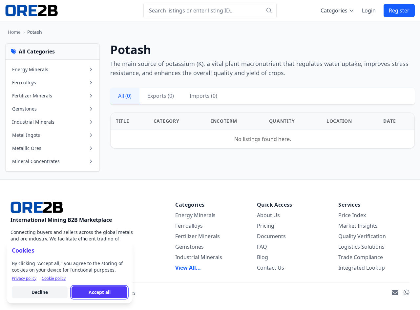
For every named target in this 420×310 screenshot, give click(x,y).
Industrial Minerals (198, 257)
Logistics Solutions (361, 246)
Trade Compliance (360, 257)
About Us (268, 215)
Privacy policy (24, 278)
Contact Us (270, 267)
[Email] (395, 293)
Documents (271, 236)
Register (399, 10)
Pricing (265, 225)
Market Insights (358, 225)
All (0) (125, 95)
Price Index (352, 215)
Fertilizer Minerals (197, 236)
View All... (188, 267)
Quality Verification (362, 236)
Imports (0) (203, 95)
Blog (262, 257)
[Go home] (36, 207)
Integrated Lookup (361, 267)
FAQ (262, 246)
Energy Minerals (195, 215)
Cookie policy (54, 278)
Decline (40, 292)
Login (369, 10)
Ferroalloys (189, 225)
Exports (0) (160, 95)
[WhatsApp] (407, 293)
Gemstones (189, 246)
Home (14, 32)
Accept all (100, 292)
